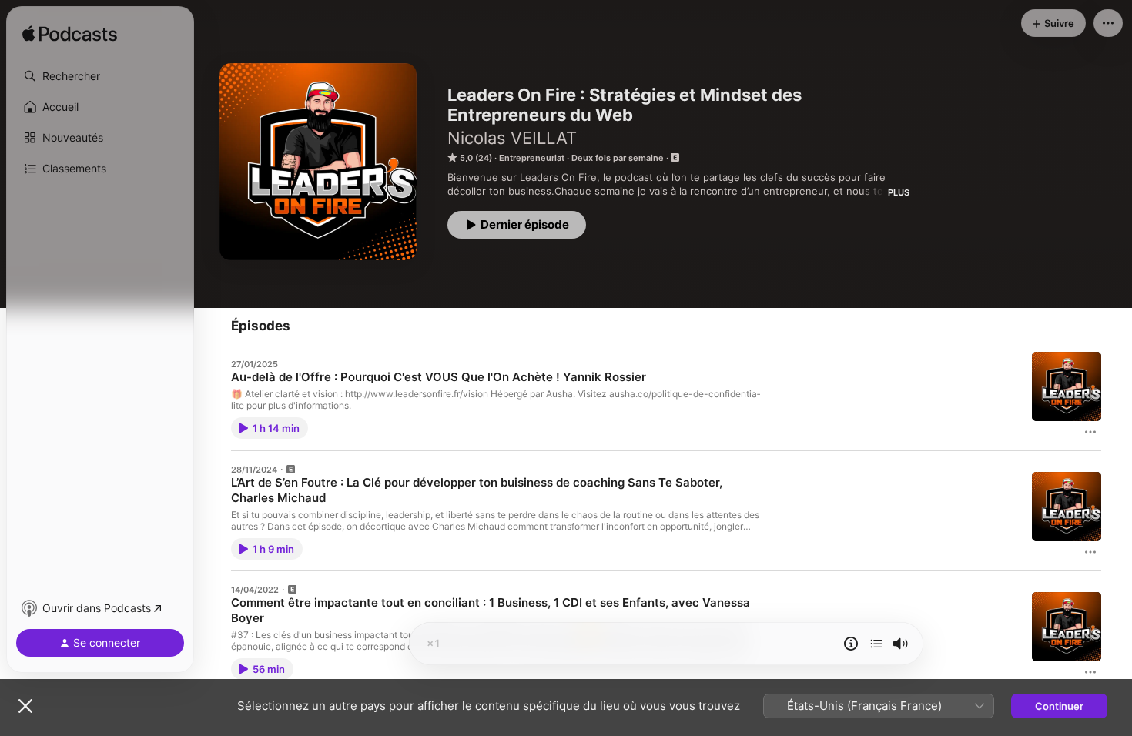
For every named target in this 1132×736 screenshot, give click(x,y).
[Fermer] (25, 706)
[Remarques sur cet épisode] (851, 643)
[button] (100, 76)
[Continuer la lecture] (876, 643)
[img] (69, 34)
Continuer (1059, 706)
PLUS (898, 192)
